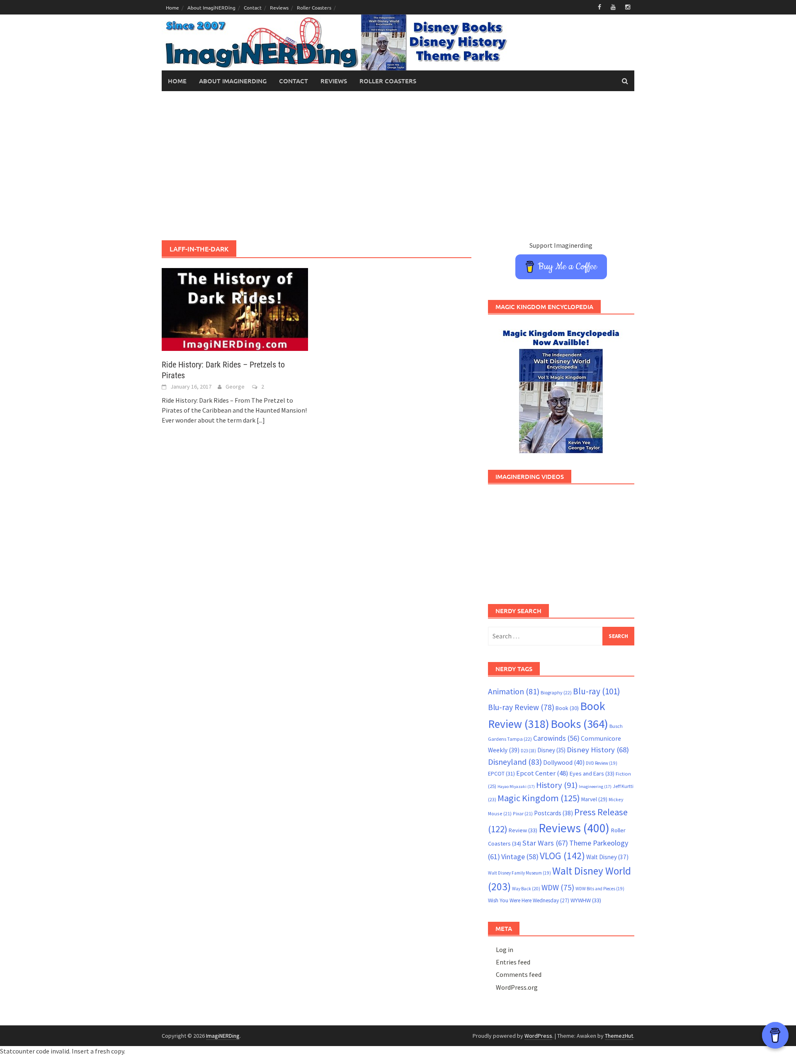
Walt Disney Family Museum (519, 873)
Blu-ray (596, 691)
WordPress (538, 1035)
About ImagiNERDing (211, 7)
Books (579, 723)
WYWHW (585, 900)
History (557, 785)
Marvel (594, 799)
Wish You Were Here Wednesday (528, 900)
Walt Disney (607, 857)
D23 (528, 751)
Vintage (520, 856)
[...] (261, 420)
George (235, 386)
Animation (513, 691)
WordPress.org (517, 987)
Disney (551, 750)
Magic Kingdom (539, 798)
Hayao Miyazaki (516, 786)
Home (172, 7)
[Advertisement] (398, 166)
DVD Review (601, 763)
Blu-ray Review (521, 707)
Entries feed (513, 962)
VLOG (562, 856)
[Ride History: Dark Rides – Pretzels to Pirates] (235, 308)
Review (523, 830)
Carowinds (556, 738)
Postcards (553, 813)
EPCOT (501, 773)
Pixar (523, 813)
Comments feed (518, 974)
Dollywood (564, 762)
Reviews (279, 7)
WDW (557, 887)
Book (567, 708)
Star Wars (545, 843)
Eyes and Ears (592, 773)
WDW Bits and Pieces (599, 889)
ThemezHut (619, 1035)
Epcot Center (542, 773)
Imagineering (595, 786)
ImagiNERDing (223, 1035)
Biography (556, 692)
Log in (504, 949)
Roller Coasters (314, 7)
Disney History (598, 749)
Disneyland (515, 761)
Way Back (526, 889)
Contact (253, 7)
